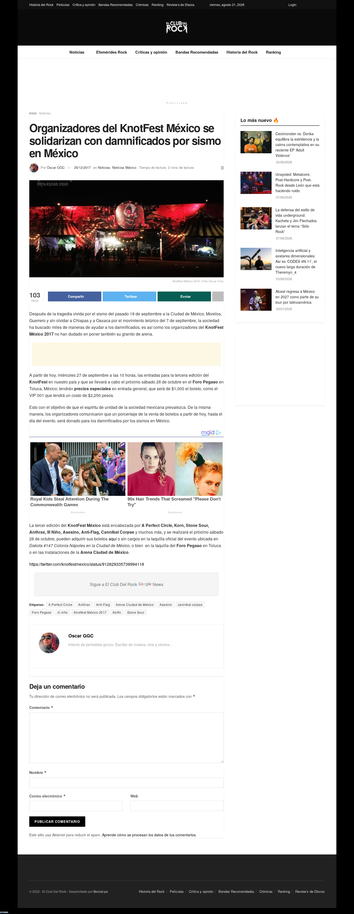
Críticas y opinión (151, 52)
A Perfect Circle (60, 604)
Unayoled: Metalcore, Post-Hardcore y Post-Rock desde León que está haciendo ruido (297, 182)
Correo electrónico (47, 796)
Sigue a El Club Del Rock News (126, 584)
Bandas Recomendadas (115, 4)
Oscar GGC (56, 167)
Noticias (76, 52)
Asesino (166, 604)
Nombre (38, 772)
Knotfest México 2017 (90, 612)
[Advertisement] (177, 78)
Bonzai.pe (101, 891)
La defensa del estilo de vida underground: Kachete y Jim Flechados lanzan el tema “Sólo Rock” (296, 220)
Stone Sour (135, 612)
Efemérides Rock (111, 52)
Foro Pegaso (42, 612)
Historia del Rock (41, 4)
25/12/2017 (82, 167)
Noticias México (124, 167)
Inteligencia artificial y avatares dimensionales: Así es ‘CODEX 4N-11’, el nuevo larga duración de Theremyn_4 (296, 261)
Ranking (158, 4)
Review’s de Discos (180, 4)
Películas (62, 4)
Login (292, 4)
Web (134, 796)
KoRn (117, 612)
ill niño (63, 612)
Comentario (41, 707)
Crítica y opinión (84, 4)
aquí (113, 539)
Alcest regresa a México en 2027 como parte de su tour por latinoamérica (297, 297)
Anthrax (84, 604)
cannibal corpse (190, 604)
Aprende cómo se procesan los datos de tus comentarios (149, 834)
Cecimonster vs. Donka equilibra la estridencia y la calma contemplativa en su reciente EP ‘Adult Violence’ (297, 144)
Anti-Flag (103, 604)
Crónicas (142, 4)
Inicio (33, 113)
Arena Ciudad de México (135, 604)
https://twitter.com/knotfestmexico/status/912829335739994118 (86, 564)
